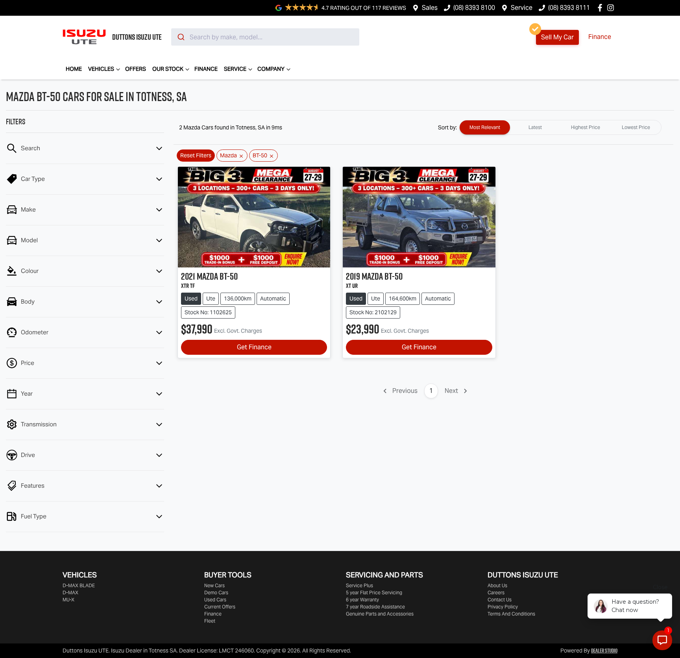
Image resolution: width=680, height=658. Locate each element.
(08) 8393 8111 (569, 8)
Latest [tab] (535, 127)
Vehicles (101, 68)
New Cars (214, 585)
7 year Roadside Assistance (375, 607)
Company (271, 68)
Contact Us (500, 600)
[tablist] (560, 127)
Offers (135, 68)
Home (74, 68)
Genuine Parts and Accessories (380, 614)
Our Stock (167, 68)
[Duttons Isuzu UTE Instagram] (612, 7)
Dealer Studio (604, 650)
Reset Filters (195, 155)
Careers (496, 592)
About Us (497, 585)
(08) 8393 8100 (474, 8)
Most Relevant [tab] (484, 127)
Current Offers (219, 607)
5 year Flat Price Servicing (374, 592)
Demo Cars (216, 592)
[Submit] (180, 37)
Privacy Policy (503, 607)
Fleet (209, 621)
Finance (599, 37)
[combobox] (265, 37)
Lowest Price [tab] (636, 127)
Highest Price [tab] (585, 127)
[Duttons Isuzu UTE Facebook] (601, 7)
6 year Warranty (362, 600)
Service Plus (359, 585)
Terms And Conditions (511, 614)
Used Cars (215, 600)
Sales (430, 8)
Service (521, 8)
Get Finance (254, 347)
